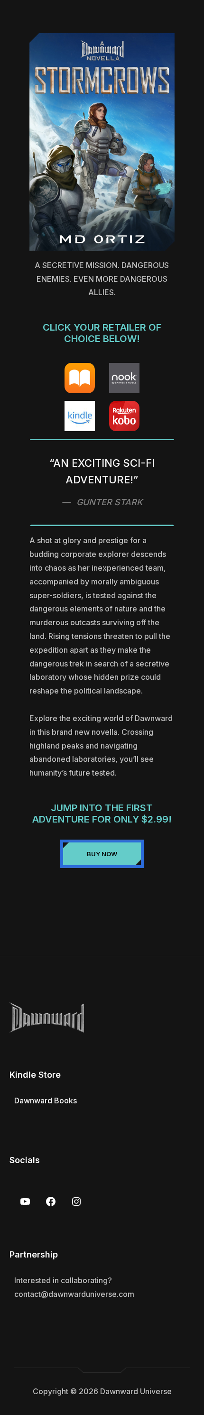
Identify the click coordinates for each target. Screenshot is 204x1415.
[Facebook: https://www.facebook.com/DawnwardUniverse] (51, 1201)
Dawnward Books (45, 1100)
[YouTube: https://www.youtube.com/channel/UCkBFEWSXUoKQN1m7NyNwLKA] (25, 1201)
